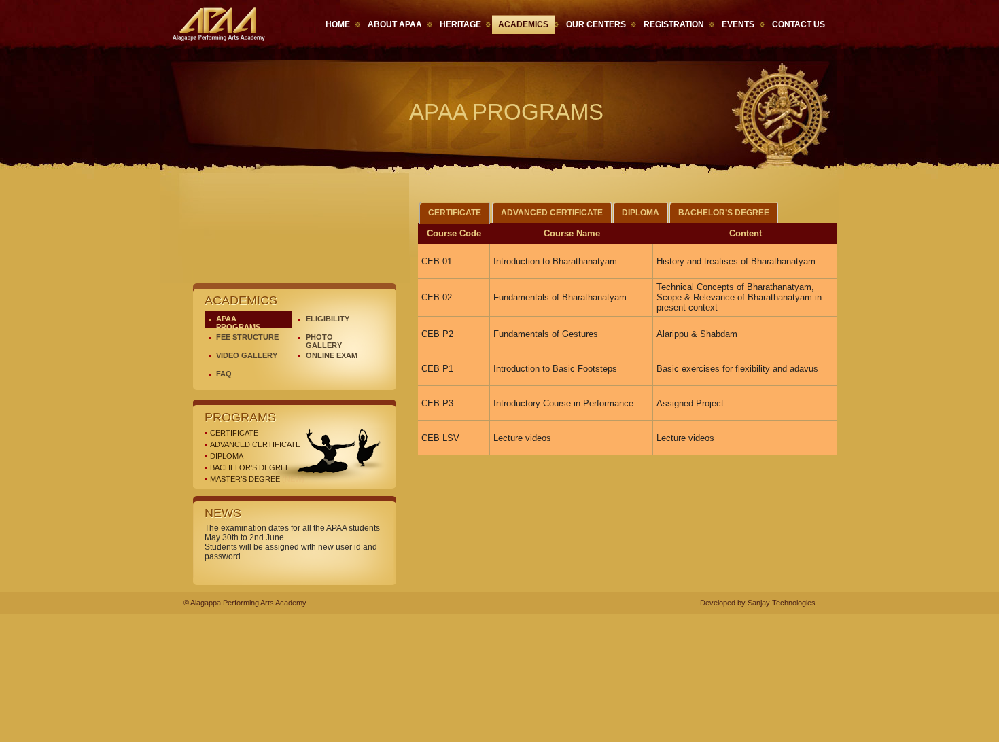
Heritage (460, 24)
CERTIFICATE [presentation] (454, 212)
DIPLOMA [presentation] (640, 212)
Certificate (234, 433)
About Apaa (395, 24)
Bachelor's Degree (250, 467)
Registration (674, 24)
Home (338, 24)
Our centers (596, 24)
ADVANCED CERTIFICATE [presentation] (552, 212)
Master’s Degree (257, 479)
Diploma (226, 456)
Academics (523, 24)
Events (738, 24)
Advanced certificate (255, 444)
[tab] (454, 213)
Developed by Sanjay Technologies (758, 603)
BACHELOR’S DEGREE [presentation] (723, 212)
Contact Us (798, 24)
